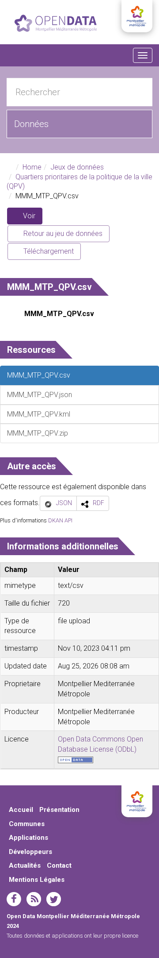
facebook (14, 899)
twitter (53, 899)
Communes (27, 824)
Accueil (21, 810)
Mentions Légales (36, 880)
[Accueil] (56, 23)
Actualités (25, 865)
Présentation (59, 810)
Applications (28, 838)
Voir (31, 218)
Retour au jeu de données (62, 233)
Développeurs (30, 852)
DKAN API (60, 520)
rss (33, 899)
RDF (98, 502)
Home (32, 167)
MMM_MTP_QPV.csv (59, 313)
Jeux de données (77, 167)
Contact (59, 865)
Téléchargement (48, 251)
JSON (64, 502)
